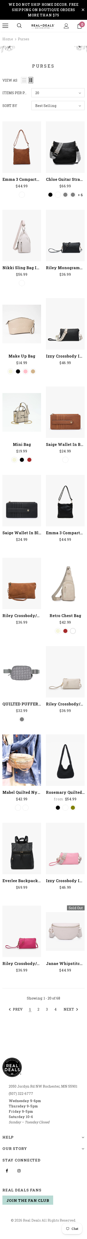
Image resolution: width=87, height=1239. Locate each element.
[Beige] (10, 371)
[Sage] (25, 807)
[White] (73, 631)
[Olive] (73, 807)
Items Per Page (15, 93)
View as (9, 80)
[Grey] (22, 719)
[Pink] (25, 371)
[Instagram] (19, 1170)
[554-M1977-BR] (58, 194)
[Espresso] (65, 807)
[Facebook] (6, 1170)
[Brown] (29, 460)
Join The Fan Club (28, 1200)
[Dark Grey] (65, 194)
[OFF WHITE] (18, 807)
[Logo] (42, 25)
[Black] (50, 194)
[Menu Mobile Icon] (5, 26)
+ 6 (80, 195)
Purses (23, 39)
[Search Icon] (19, 25)
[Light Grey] (73, 194)
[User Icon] (66, 25)
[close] (82, 9)
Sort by (9, 105)
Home (7, 39)
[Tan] (33, 371)
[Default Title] (22, 194)
